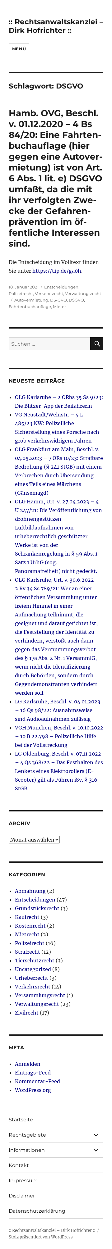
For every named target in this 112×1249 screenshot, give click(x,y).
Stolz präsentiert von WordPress (41, 1237)
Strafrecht (27, 952)
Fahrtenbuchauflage (30, 306)
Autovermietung (31, 299)
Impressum (23, 1180)
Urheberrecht (31, 978)
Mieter (59, 306)
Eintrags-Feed (33, 1073)
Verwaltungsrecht (83, 293)
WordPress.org (33, 1090)
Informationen (27, 1150)
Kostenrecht (30, 926)
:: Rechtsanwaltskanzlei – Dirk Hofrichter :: (56, 26)
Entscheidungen (61, 286)
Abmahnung (30, 891)
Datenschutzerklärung (37, 1211)
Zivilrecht (27, 1013)
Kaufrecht (27, 917)
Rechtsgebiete (27, 1135)
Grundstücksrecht (37, 908)
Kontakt (19, 1165)
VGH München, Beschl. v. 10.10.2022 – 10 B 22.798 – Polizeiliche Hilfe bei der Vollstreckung (59, 736)
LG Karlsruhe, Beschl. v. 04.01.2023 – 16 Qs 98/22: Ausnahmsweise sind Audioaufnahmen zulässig (57, 710)
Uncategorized (33, 969)
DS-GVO (58, 299)
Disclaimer (22, 1196)
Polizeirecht (21, 293)
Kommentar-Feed (37, 1081)
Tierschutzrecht (34, 960)
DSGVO (76, 299)
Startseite (21, 1120)
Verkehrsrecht (49, 293)
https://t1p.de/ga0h (56, 271)
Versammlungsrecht (40, 995)
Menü (19, 48)
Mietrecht (27, 934)
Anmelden (27, 1064)
